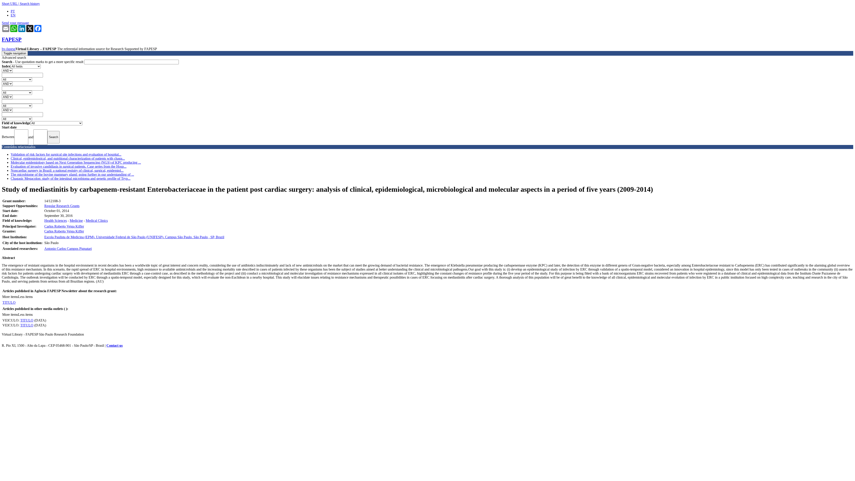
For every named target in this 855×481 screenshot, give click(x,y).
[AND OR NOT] (7, 70)
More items (10, 297)
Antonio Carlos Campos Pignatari (68, 249)
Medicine (76, 220)
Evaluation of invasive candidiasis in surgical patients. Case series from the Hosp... (68, 166)
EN (13, 15)
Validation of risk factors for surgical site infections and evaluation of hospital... (66, 154)
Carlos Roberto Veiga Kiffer (64, 226)
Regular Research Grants (61, 206)
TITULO (9, 302)
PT (13, 11)
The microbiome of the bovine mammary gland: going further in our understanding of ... (72, 174)
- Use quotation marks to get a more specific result (43, 62)
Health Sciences (55, 220)
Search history (30, 4)
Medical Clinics (97, 220)
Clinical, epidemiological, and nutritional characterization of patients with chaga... (68, 158)
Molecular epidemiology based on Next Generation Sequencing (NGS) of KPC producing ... (76, 162)
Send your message (15, 23)
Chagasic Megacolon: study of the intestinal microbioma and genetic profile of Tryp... (70, 178)
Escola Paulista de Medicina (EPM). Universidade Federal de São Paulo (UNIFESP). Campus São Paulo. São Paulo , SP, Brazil (134, 237)
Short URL (9, 4)
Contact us (114, 345)
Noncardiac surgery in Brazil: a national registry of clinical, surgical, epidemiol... (67, 170)
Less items (25, 297)
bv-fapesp (9, 49)
